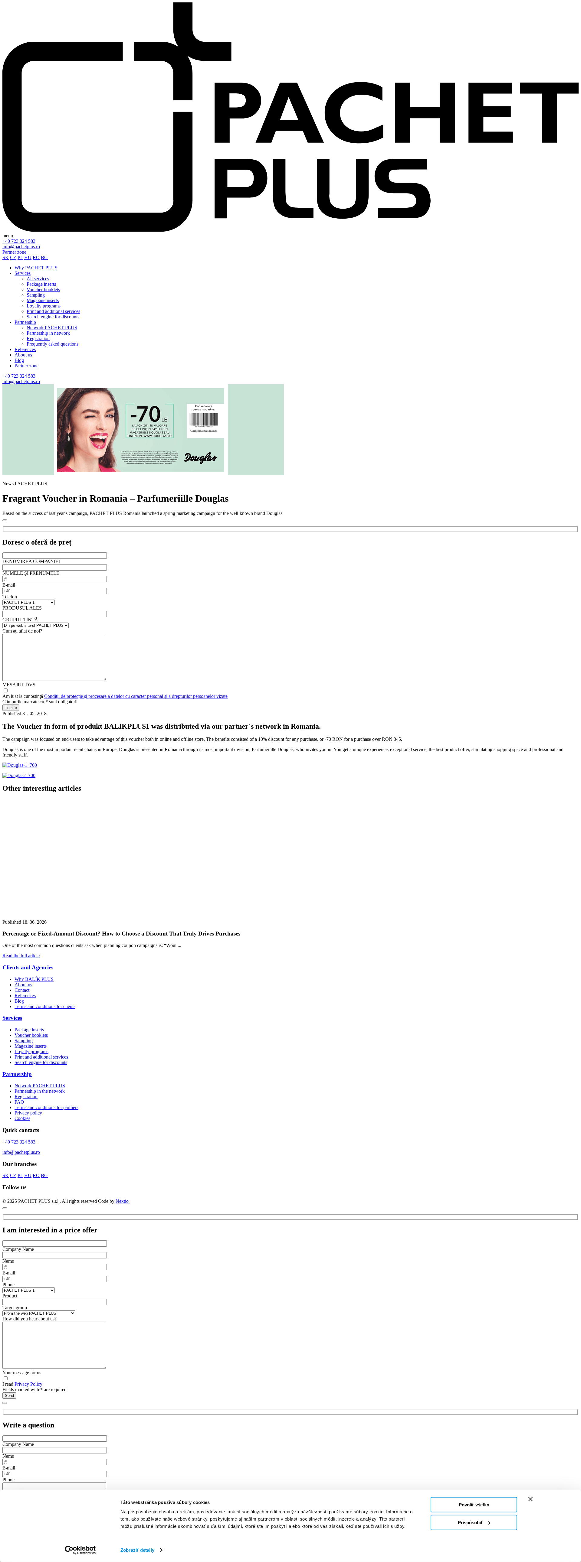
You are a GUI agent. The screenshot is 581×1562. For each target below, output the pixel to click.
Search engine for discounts (41, 1062)
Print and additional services (41, 1056)
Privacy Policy (28, 1384)
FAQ (19, 1102)
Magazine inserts (31, 1046)
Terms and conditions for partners (46, 1107)
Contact (22, 990)
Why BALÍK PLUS (34, 979)
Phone (8, 1284)
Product (9, 1295)
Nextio (123, 1201)
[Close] (4, 520)
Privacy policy (28, 1112)
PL (20, 257)
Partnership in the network (40, 1091)
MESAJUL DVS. (19, 684)
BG (44, 257)
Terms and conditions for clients (45, 1006)
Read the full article (21, 955)
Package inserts (29, 1029)
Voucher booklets (31, 1035)
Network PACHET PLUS (40, 1085)
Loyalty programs (31, 1051)
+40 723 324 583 (18, 241)
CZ (13, 257)
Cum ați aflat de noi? (22, 630)
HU (27, 257)
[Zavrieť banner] (530, 1499)
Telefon (9, 596)
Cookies (22, 1118)
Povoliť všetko (474, 1504)
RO (36, 257)
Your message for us (21, 1372)
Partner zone (14, 252)
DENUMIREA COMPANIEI (31, 561)
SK (5, 257)
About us (23, 984)
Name (8, 1261)
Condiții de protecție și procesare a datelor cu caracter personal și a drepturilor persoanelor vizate (136, 696)
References (25, 995)
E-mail (8, 584)
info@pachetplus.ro (21, 246)
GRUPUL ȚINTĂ (20, 619)
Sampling (24, 1040)
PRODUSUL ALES (22, 607)
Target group (14, 1307)
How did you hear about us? (29, 1318)
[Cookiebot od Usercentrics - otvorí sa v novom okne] (80, 1550)
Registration (26, 1096)
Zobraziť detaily (137, 1550)
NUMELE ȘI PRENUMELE (30, 573)
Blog (19, 1001)
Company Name (18, 1249)
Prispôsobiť (470, 1522)
